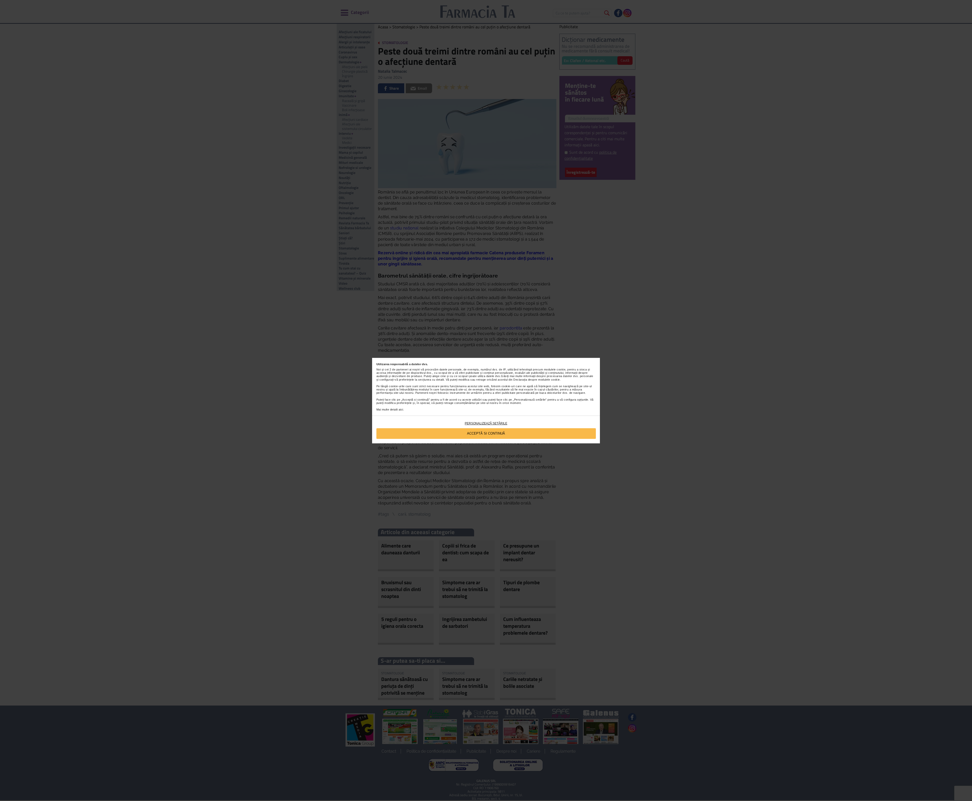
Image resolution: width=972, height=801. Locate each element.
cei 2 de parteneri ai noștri (402, 369)
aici (401, 409)
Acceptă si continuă (486, 433)
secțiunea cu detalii (431, 379)
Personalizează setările (486, 423)
